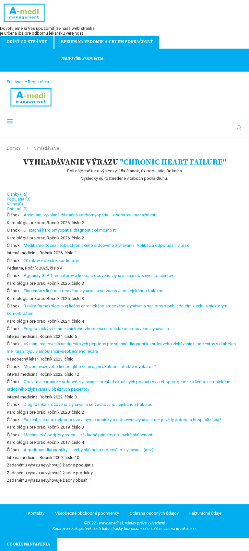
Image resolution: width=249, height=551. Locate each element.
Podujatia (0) (18, 199)
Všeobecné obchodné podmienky (87, 513)
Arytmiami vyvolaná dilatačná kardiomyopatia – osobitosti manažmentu (91, 214)
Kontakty (36, 513)
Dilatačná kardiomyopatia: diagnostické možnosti (70, 230)
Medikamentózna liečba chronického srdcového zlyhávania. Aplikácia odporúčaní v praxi (107, 245)
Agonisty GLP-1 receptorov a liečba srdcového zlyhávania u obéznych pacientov (98, 275)
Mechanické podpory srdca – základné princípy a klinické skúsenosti (88, 434)
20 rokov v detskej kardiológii (51, 260)
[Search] (239, 127)
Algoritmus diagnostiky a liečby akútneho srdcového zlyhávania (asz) (88, 449)
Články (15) (17, 194)
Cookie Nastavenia (28, 544)
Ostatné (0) (17, 208)
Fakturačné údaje (205, 513)
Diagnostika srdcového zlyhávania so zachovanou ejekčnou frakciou (88, 404)
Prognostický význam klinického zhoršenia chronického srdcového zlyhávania (96, 328)
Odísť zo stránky (26, 41)
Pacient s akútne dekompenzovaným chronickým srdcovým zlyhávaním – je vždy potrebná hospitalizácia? (122, 419)
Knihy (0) (15, 203)
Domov (13, 148)
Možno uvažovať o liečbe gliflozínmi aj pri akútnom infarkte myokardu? (90, 366)
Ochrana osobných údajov (154, 513)
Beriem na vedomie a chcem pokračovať (107, 41)
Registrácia (38, 81)
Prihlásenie (17, 81)
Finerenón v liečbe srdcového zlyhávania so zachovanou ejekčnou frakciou (93, 290)
